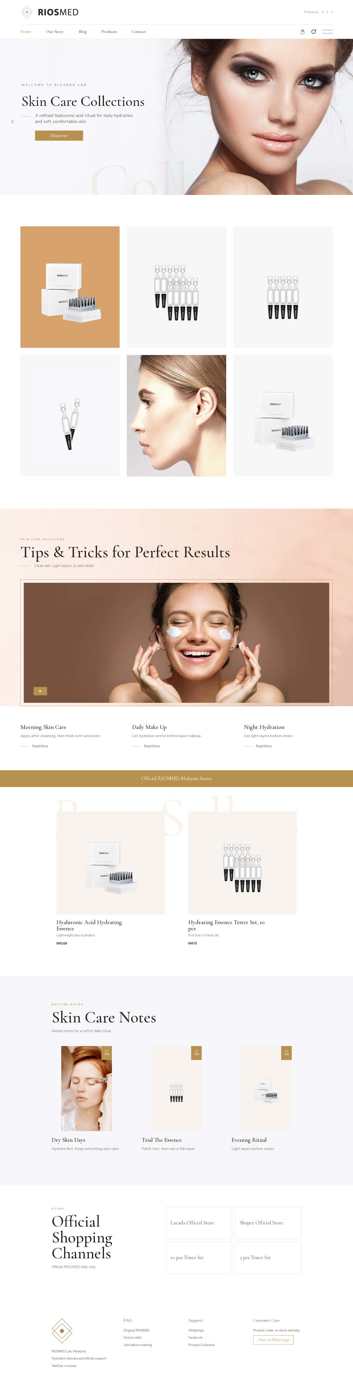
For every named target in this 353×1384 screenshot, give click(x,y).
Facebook (195, 1338)
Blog (83, 31)
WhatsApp (196, 1330)
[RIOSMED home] (49, 12)
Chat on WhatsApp (273, 1339)
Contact (139, 31)
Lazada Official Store (192, 1223)
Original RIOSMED (137, 1330)
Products (109, 31)
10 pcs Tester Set (187, 1257)
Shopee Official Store (261, 1223)
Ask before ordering (138, 1345)
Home (25, 31)
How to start (132, 1338)
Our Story (55, 31)
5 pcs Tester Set (255, 1257)
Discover (59, 135)
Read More (40, 746)
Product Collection (202, 1345)
